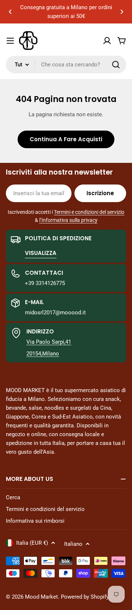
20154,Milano (42, 353)
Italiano (73, 544)
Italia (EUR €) (32, 543)
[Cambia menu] (10, 40)
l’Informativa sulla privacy (68, 220)
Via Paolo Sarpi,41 (48, 342)
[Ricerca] (115, 64)
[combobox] (66, 64)
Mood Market (41, 596)
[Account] (107, 40)
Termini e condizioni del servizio (89, 212)
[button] (10, 11)
